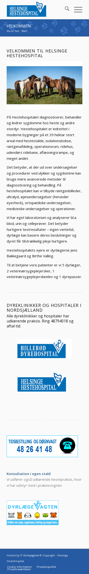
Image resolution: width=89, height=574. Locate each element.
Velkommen (19, 26)
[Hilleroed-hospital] (44, 349)
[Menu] (75, 9)
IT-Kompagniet (29, 555)
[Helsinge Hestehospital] (37, 9)
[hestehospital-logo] (44, 382)
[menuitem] (64, 9)
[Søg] (64, 9)
